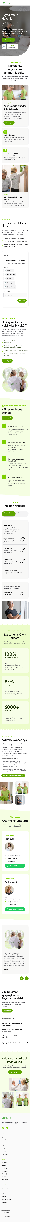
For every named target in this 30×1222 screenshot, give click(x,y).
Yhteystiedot (5, 1154)
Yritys (3, 1142)
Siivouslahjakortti (6, 1174)
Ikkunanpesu (5, 1171)
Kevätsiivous (5, 1188)
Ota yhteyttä (9, 123)
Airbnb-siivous (5, 1176)
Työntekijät (4, 1148)
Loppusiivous (5, 1196)
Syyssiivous (4, 1190)
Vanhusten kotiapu (6, 1199)
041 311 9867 (11, 861)
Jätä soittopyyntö (8, 40)
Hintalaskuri (4, 1140)
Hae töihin (4, 1151)
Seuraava (22, 300)
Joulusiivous (4, 1193)
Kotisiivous (4, 1162)
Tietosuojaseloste (6, 1210)
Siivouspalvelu (5, 1179)
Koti (2, 1137)
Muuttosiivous (5, 1165)
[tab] (9, 513)
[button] (27, 3)
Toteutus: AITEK (5, 1212)
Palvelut (5, 267)
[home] (6, 2)
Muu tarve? (6, 291)
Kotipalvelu (4, 1168)
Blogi (3, 1145)
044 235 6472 (12, 905)
